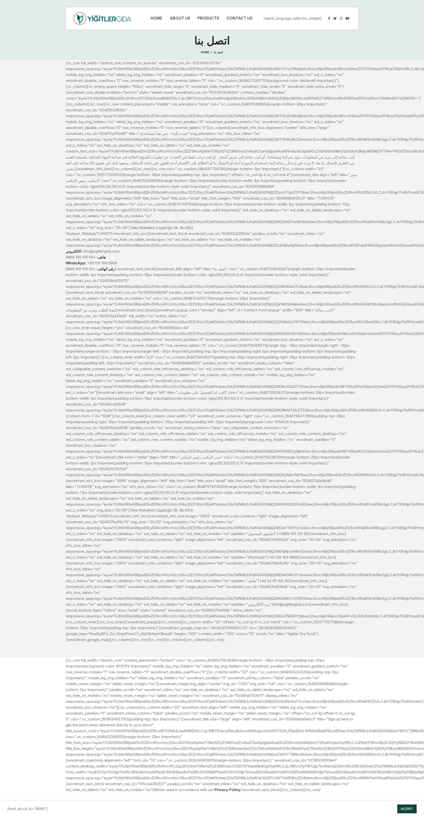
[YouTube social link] (347, 18)
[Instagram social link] (341, 18)
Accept (407, 809)
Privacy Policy (227, 789)
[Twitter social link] (335, 18)
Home (205, 52)
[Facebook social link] (329, 18)
